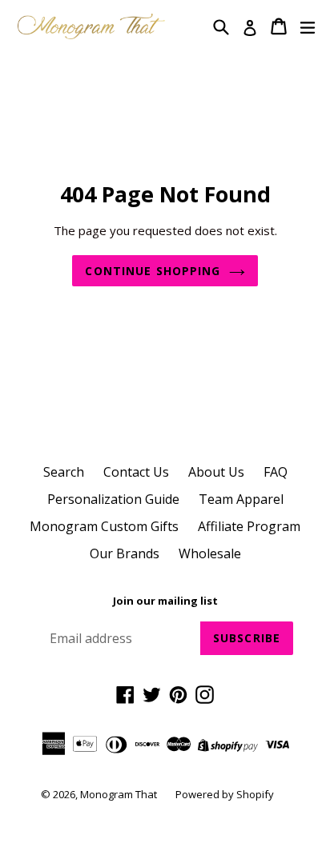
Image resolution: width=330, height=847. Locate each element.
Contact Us (136, 472)
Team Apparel (241, 499)
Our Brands (124, 553)
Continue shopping (152, 270)
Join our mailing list (165, 601)
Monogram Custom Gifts (104, 526)
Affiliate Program (249, 526)
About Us (216, 472)
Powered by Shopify (224, 794)
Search (63, 472)
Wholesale (210, 553)
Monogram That (119, 794)
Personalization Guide (113, 499)
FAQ (276, 472)
